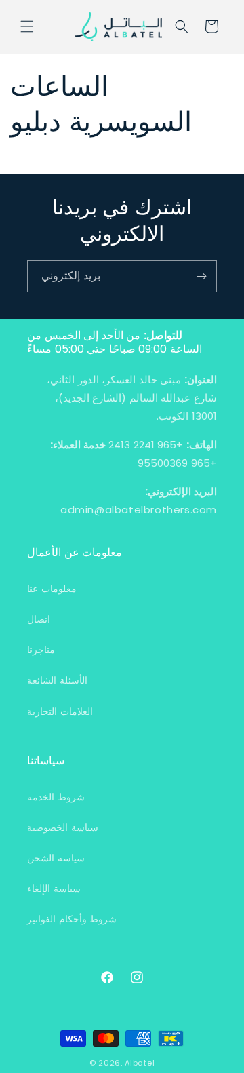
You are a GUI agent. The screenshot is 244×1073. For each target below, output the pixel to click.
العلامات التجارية (60, 711)
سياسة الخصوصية (62, 827)
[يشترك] (201, 276)
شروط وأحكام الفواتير (72, 919)
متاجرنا (41, 650)
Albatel (140, 1062)
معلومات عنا (52, 589)
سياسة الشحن (56, 858)
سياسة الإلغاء (54, 888)
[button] (27, 26)
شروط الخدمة (56, 797)
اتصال (38, 619)
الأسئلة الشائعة (57, 680)
